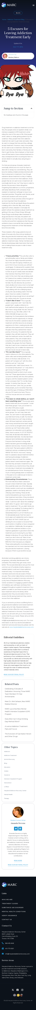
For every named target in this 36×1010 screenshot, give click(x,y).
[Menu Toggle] (33, 5)
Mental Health (8, 794)
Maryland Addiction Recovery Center (15, 790)
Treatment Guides (10, 903)
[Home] (16, 828)
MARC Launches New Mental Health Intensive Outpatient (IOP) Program (17, 711)
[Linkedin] (20, 828)
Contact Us (7, 919)
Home (4, 19)
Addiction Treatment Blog (15, 19)
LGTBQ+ (6, 786)
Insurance (7, 775)
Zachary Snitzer (13, 57)
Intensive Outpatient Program (13, 779)
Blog (5, 763)
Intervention (7, 782)
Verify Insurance (9, 915)
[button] (31, 108)
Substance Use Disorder (12, 907)
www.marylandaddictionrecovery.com (21, 627)
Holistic (6, 771)
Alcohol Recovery (9, 759)
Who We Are (7, 899)
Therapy (6, 798)
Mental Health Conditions (14, 911)
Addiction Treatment (10, 755)
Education (7, 767)
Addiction (7, 751)
